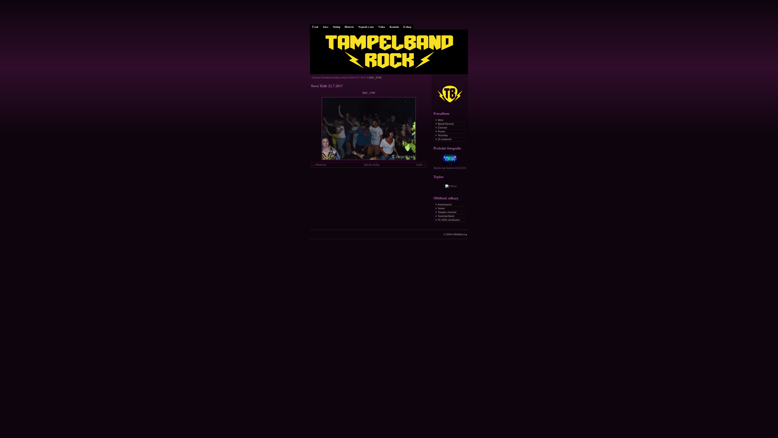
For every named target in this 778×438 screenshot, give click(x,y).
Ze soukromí (444, 139)
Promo (441, 131)
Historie (349, 27)
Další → (421, 164)
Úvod (315, 27)
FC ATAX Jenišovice (449, 220)
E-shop (407, 27)
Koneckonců (445, 204)
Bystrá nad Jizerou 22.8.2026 (450, 168)
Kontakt (394, 27)
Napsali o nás (366, 27)
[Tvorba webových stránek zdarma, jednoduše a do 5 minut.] (466, 235)
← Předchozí (319, 164)
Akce (325, 27)
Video (381, 27)
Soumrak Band (446, 216)
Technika (443, 135)
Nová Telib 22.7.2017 (354, 77)
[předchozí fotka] (317, 128)
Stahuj (336, 27)
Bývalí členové (446, 123)
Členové (442, 127)
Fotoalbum (326, 77)
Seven (441, 208)
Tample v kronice (447, 212)
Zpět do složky (371, 164)
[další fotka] (419, 128)
